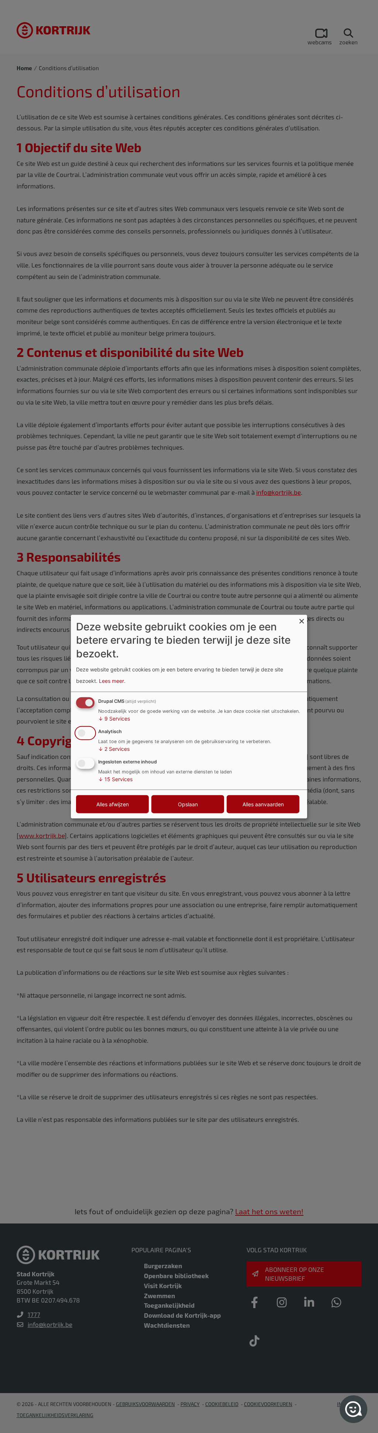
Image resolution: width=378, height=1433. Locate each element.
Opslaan (188, 804)
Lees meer (111, 680)
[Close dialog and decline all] (301, 619)
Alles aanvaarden (263, 804)
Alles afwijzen (112, 804)
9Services (114, 718)
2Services (114, 749)
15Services (115, 779)
